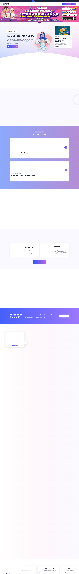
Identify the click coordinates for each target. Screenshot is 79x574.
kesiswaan (23, 3)
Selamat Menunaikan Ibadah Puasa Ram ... (17, 177)
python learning (28, 254)
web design (56, 254)
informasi (17, 3)
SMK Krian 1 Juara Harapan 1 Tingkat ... (60, 153)
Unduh (24, 262)
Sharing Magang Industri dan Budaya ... (38, 177)
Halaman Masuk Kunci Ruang (17, 153)
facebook (60, 419)
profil (28, 3)
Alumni (53, 3)
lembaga (33, 3)
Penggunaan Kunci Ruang (38, 153)
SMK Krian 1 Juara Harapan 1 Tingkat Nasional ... (60, 40)
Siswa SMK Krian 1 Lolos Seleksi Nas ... (59, 177)
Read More (57, 46)
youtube (67, 419)
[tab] (49, 299)
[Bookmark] (24, 253)
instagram (55, 419)
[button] (23, 105)
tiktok (64, 419)
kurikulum (39, 3)
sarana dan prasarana (46, 3)
